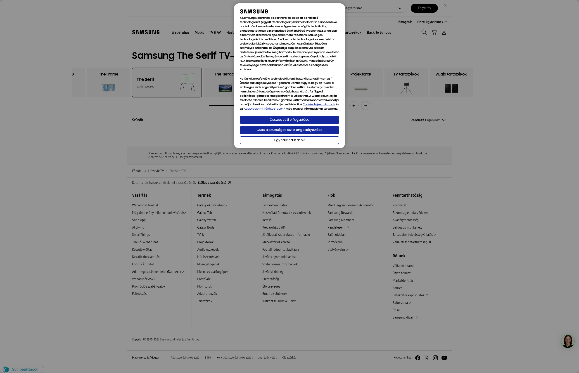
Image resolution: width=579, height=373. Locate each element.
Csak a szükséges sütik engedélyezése (289, 130)
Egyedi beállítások (289, 140)
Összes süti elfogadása (289, 120)
